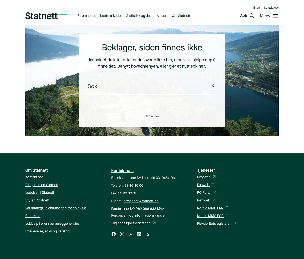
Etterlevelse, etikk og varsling (47, 231)
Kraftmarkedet (111, 15)
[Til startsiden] (46, 16)
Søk (214, 86)
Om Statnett (181, 15)
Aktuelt (162, 15)
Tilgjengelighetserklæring (134, 223)
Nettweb (206, 200)
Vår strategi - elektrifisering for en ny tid (55, 208)
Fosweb (206, 184)
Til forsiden (152, 116)
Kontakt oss (271, 8)
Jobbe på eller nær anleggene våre (52, 223)
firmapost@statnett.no (141, 201)
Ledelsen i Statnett (39, 192)
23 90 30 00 (134, 185)
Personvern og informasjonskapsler (138, 215)
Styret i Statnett (37, 200)
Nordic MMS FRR (213, 208)
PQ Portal (207, 192)
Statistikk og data (139, 15)
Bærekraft (32, 215)
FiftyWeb (207, 177)
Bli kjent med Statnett (41, 184)
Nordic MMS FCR (213, 215)
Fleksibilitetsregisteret (217, 223)
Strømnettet (86, 15)
